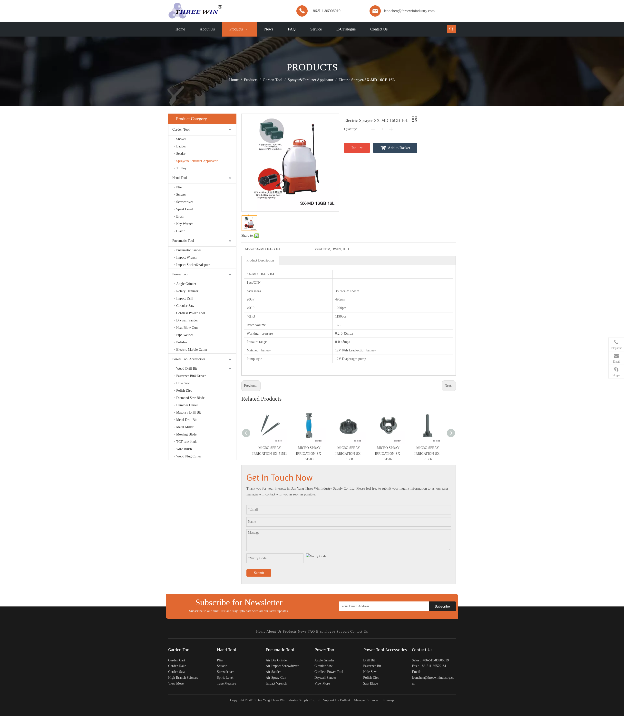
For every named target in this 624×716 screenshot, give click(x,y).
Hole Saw (183, 383)
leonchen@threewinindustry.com (409, 11)
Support (342, 631)
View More (176, 683)
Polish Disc (184, 390)
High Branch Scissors (183, 677)
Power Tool (180, 274)
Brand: (318, 249)
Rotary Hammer (187, 291)
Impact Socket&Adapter (193, 265)
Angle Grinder (186, 284)
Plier (179, 187)
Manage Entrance (366, 700)
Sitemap (388, 700)
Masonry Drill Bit (188, 412)
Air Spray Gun (276, 677)
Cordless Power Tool (190, 313)
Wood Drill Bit (186, 368)
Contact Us (359, 631)
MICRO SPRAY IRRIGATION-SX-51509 (309, 453)
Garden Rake (177, 666)
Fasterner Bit (372, 666)
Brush (180, 216)
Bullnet (345, 700)
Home (260, 631)
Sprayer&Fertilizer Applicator (197, 161)
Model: (250, 249)
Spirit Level (184, 209)
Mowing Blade (186, 434)
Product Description (260, 260)
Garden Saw (176, 672)
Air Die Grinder (277, 660)
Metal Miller (185, 427)
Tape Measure (226, 683)
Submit (259, 573)
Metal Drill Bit (186, 420)
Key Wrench (184, 224)
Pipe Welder (184, 335)
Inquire (356, 148)
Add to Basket (399, 148)
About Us (274, 631)
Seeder (180, 153)
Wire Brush (184, 449)
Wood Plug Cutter (188, 456)
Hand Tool (179, 178)
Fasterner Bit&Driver (191, 376)
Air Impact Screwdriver (282, 666)
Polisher (181, 342)
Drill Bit (369, 660)
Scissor (181, 194)
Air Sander (273, 672)
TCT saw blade (186, 442)
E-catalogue (325, 631)
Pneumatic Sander (188, 250)
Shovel (181, 139)
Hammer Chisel (187, 405)
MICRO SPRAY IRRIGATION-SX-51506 (427, 453)
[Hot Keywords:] (451, 29)
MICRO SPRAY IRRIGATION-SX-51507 (388, 453)
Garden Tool (181, 129)
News (302, 631)
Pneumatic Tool (183, 240)
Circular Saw (185, 306)
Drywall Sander (187, 320)
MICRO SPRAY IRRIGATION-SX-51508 (348, 453)
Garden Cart (176, 660)
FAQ (311, 631)
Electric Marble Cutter (191, 349)
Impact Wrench (186, 257)
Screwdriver (184, 202)
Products (290, 631)
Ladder (181, 146)
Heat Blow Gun (187, 327)
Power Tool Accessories (188, 359)
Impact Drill (184, 298)
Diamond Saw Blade (190, 398)
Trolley (181, 168)
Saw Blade (370, 683)
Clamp (180, 231)
